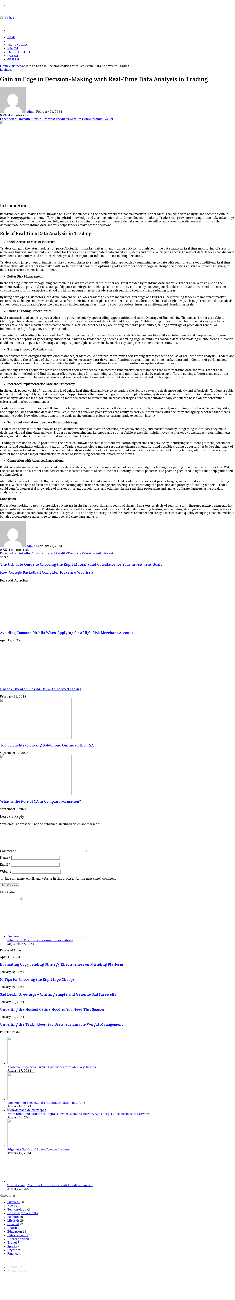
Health (12, 48)
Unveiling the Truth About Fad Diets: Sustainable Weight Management (61, 1024)
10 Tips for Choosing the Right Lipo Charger (38, 979)
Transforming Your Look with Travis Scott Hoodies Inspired (50, 1185)
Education (14, 1231)
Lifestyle (13, 1220)
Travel (12, 1242)
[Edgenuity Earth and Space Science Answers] (21, 1146)
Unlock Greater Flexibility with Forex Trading (40, 689)
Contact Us (15, 1267)
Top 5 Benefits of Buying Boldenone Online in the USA (47, 745)
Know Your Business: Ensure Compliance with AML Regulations (51, 1067)
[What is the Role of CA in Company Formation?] (36, 794)
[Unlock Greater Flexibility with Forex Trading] (36, 681)
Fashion (13, 55)
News (11, 1206)
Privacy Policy (17, 1270)
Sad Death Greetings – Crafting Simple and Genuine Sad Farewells (58, 994)
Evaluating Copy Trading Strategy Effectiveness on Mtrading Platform (61, 964)
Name (5, 857)
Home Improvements (22, 1213)
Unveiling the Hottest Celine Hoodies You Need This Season (52, 1009)
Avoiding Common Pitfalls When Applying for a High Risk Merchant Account (66, 632)
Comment (8, 851)
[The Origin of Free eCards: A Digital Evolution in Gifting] (21, 1099)
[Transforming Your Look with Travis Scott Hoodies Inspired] (21, 1181)
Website (5, 871)
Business (13, 41)
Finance (13, 1253)
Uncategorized (18, 1239)
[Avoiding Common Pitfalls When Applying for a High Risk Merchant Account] (36, 625)
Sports (12, 1246)
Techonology (17, 44)
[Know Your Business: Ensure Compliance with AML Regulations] (21, 1063)
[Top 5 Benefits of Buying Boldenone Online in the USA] (36, 737)
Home (11, 37)
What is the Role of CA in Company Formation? (40, 801)
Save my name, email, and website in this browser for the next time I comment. (60, 878)
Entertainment (18, 52)
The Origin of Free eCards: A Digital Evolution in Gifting (46, 1102)
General (13, 59)
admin (30, 111)
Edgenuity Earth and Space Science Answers (38, 1149)
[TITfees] (7, 18)
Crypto (12, 1250)
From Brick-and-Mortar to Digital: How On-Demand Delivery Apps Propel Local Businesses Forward (78, 1113)
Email (5, 864)
